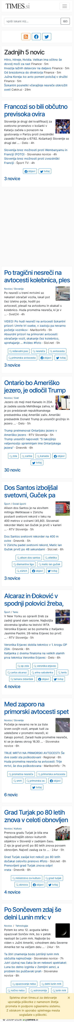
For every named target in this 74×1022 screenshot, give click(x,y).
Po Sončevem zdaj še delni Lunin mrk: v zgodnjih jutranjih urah (33, 917)
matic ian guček (50, 564)
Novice (8, 288)
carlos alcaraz (18, 672)
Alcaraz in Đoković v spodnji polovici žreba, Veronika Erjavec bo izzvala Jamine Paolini (33, 607)
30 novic (12, 470)
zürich (23, 570)
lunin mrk (60, 990)
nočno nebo (17, 990)
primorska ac (37, 780)
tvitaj (46, 171)
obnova (23, 884)
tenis (63, 672)
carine (28, 455)
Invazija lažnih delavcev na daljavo (27, 68)
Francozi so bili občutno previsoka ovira (35, 110)
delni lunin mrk (52, 983)
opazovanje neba (25, 983)
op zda (24, 665)
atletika (52, 557)
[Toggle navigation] (65, 6)
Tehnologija (21, 925)
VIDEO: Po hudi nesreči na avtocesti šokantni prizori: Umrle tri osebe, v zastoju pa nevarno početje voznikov (35, 326)
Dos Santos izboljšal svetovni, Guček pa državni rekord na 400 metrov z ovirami (33, 499)
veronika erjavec (46, 665)
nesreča (40, 351)
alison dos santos (29, 557)
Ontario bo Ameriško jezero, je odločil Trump (35, 386)
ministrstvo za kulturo (28, 878)
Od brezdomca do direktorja (23, 72)
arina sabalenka (43, 672)
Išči (65, 21)
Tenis (15, 612)
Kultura (18, 828)
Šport (7, 504)
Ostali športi (19, 504)
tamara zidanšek (23, 679)
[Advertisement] (37, 226)
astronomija (40, 990)
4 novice (12, 686)
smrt (19, 780)
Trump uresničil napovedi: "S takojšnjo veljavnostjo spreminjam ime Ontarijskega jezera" (32, 443)
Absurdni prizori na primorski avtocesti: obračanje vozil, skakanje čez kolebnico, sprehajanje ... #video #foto (31, 338)
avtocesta (58, 351)
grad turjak (54, 878)
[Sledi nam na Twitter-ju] (46, 36)
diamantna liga (25, 564)
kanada (44, 455)
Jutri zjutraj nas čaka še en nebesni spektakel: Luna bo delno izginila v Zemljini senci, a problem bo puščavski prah (35, 967)
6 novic (11, 794)
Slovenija (19, 288)
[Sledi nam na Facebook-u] (36, 36)
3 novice (12, 178)
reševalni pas (20, 351)
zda (14, 455)
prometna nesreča (22, 774)
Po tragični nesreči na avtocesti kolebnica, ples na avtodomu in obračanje (37, 284)
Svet (16, 398)
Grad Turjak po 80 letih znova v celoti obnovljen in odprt (36, 820)
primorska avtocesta (23, 357)
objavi (31, 171)
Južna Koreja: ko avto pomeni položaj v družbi (36, 76)
